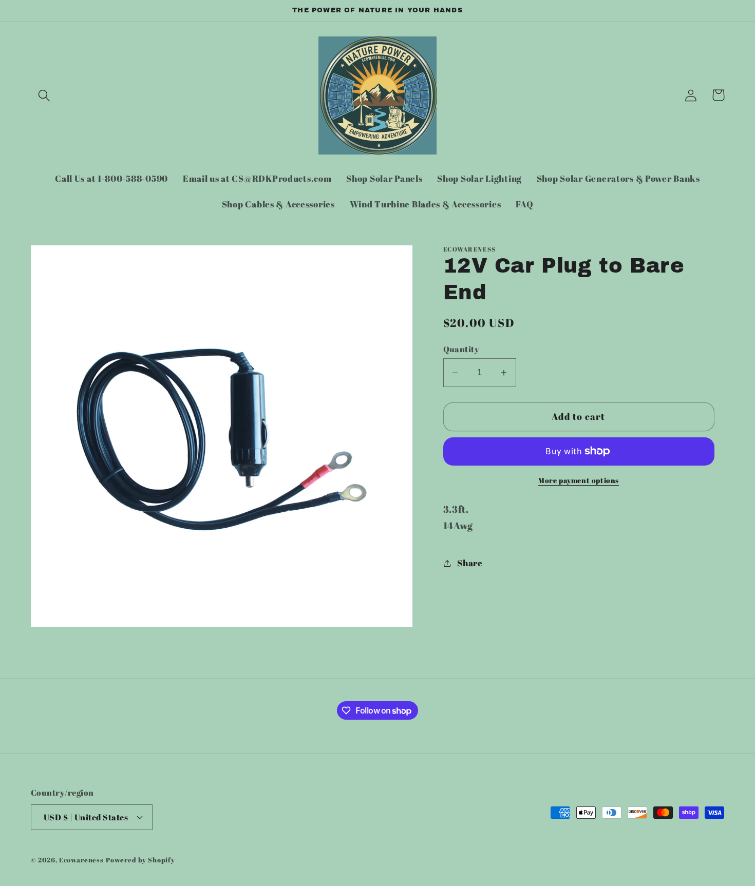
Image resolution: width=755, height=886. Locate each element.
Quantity (461, 349)
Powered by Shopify (140, 859)
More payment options (578, 480)
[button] (44, 95)
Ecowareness (81, 859)
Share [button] (470, 563)
